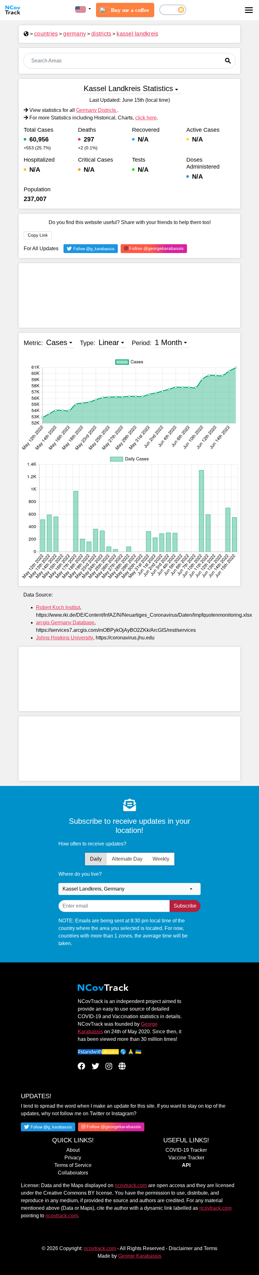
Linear (109, 342)
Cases (56, 342)
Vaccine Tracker (186, 1157)
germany (74, 34)
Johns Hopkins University (64, 637)
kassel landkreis (137, 34)
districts (101, 34)
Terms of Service (73, 1165)
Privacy (72, 1157)
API (186, 1165)
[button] (83, 9)
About (73, 1150)
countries (46, 34)
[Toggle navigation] (249, 10)
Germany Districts (96, 110)
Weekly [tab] (161, 859)
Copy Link (38, 235)
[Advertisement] (129, 295)
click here (146, 117)
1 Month (168, 342)
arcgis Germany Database (65, 622)
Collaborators (73, 1172)
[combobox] (129, 889)
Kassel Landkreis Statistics (128, 88)
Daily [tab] (96, 859)
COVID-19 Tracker (186, 1150)
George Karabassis (139, 1256)
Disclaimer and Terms (193, 1248)
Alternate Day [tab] (127, 859)
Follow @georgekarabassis (156, 248)
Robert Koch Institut (58, 607)
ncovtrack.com (131, 1185)
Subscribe (185, 906)
